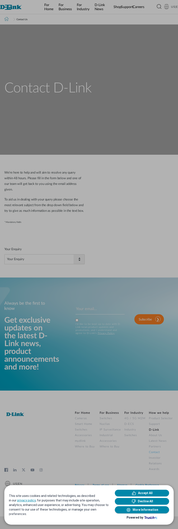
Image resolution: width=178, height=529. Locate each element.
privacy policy (26, 500)
